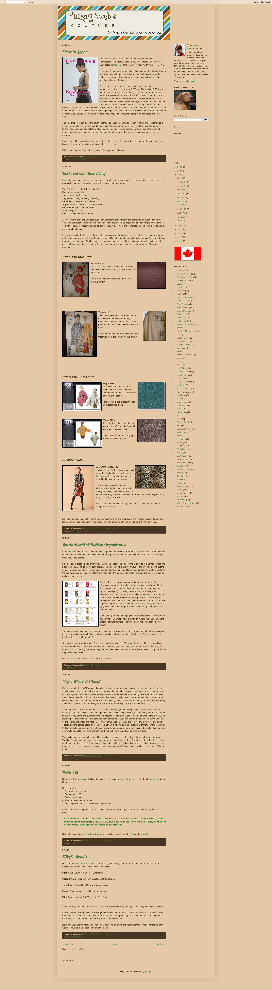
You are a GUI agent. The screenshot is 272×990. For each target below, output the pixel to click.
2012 (179, 237)
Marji (64, 180)
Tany (92, 834)
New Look (181, 395)
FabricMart (182, 321)
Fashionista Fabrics (185, 324)
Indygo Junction (184, 344)
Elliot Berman (183, 304)
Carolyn (151, 646)
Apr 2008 (181, 190)
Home (114, 944)
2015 (179, 241)
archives (148, 597)
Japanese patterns (77, 160)
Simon (179, 442)
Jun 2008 (181, 197)
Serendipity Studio (185, 429)
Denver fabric (183, 301)
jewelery (180, 358)
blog (71, 183)
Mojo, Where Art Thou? (81, 681)
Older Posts (160, 944)
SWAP (72, 937)
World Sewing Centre (186, 503)
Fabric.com (182, 314)
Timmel (180, 473)
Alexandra (143, 834)
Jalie (179, 351)
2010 (179, 229)
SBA (179, 425)
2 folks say (108, 840)
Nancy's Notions (184, 392)
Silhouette (181, 439)
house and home (184, 341)
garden (180, 328)
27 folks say (109, 934)
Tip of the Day (183, 476)
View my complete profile (185, 81)
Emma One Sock (184, 311)
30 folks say (109, 665)
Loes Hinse (182, 378)
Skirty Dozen (182, 449)
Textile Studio (183, 462)
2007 (179, 171)
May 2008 (181, 193)
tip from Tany (110, 58)
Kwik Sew (181, 365)
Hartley (180, 334)
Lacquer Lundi (183, 371)
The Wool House (184, 469)
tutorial (180, 483)
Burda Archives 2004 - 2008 (80, 658)
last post (72, 551)
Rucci (179, 419)
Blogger (148, 971)
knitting (180, 361)
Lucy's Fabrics (183, 381)
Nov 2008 (181, 217)
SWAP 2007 (182, 456)
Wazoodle (181, 500)
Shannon (194, 45)
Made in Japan (75, 52)
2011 (179, 233)
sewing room (182, 432)
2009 (179, 225)
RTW (179, 415)
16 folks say (108, 157)
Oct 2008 (181, 213)
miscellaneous (183, 388)
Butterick (181, 291)
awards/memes (184, 274)
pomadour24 (116, 65)
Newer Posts (68, 944)
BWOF (73, 668)
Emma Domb (183, 307)
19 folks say (109, 528)
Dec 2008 (181, 221)
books (72, 843)
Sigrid (107, 658)
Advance (181, 270)
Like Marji (66, 235)
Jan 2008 (181, 178)
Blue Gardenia (183, 280)
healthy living (182, 338)
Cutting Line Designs (186, 297)
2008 (179, 175)
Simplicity (181, 446)
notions (180, 398)
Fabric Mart (112, 506)
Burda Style (182, 287)
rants (179, 409)
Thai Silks (181, 466)
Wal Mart (181, 496)
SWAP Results (74, 856)
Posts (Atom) (80, 949)
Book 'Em (70, 772)
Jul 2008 (181, 201)
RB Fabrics (182, 412)
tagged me (154, 779)
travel (179, 479)
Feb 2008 (181, 182)
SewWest (84, 779)
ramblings (74, 759)
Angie (132, 834)
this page (82, 150)
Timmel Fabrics (107, 915)
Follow (177, 127)
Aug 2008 (181, 205)
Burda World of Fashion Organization (94, 544)
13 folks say (109, 756)
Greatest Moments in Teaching (190, 331)
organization (182, 402)
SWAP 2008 (81, 937)
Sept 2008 (181, 209)
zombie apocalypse (185, 506)
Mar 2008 (181, 186)
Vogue (179, 489)
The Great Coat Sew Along (84, 173)
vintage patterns (76, 531)
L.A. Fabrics (182, 368)
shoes (179, 435)
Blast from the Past (185, 277)
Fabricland (181, 317)
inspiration (181, 348)
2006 (179, 167)
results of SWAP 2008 (84, 863)
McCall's (180, 385)
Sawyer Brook (183, 422)
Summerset (101, 834)
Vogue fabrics (183, 493)
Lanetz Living (183, 375)
